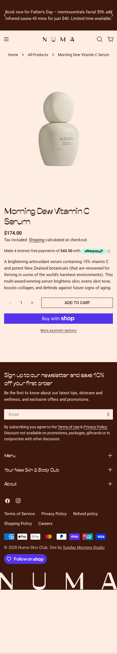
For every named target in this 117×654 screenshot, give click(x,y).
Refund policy (85, 513)
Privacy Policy (54, 513)
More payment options (58, 330)
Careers (45, 523)
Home (13, 55)
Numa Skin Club (32, 547)
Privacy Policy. (96, 427)
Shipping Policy (18, 523)
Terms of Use (68, 427)
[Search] (99, 39)
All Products (38, 55)
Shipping (36, 239)
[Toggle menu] (6, 39)
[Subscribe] (108, 414)
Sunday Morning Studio (84, 547)
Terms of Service (19, 513)
